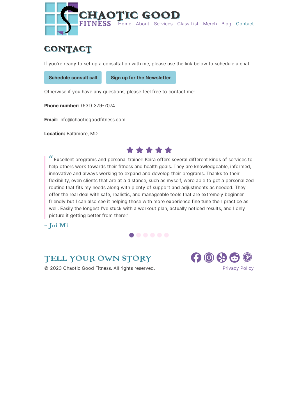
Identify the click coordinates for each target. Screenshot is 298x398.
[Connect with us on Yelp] (221, 258)
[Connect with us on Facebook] (196, 258)
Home (124, 24)
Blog (226, 24)
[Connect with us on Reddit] (234, 258)
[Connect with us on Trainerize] (247, 258)
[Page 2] (138, 235)
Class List (187, 24)
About (142, 24)
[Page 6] (166, 235)
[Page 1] (131, 235)
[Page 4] (152, 235)
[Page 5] (159, 235)
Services (163, 24)
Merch (210, 24)
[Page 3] (145, 235)
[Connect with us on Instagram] (209, 258)
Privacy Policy (238, 268)
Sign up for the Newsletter (141, 77)
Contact (245, 24)
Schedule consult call (73, 77)
